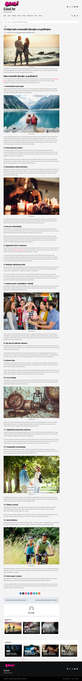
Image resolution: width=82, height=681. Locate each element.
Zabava (8, 651)
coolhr (8, 32)
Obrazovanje (30, 15)
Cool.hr (9, 9)
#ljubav (33, 32)
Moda (5, 15)
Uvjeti (73, 678)
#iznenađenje (28, 32)
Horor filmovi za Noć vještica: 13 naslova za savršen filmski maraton (12, 654)
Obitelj (18, 15)
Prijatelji (14, 15)
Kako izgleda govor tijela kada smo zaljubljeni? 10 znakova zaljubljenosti (49, 630)
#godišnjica (23, 32)
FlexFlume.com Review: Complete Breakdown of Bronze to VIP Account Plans (69, 654)
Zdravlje (24, 15)
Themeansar (24, 678)
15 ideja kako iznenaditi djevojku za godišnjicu (27, 29)
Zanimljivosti (45, 626)
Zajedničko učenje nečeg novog (19, 249)
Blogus (18, 678)
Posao (35, 15)
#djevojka (19, 32)
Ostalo (40, 15)
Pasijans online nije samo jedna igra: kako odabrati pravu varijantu (49, 654)
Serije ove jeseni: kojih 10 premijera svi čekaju (31, 654)
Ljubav (9, 15)
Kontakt (76, 678)
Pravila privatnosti (66, 678)
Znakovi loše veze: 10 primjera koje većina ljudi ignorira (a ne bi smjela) (12, 630)
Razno (63, 651)
